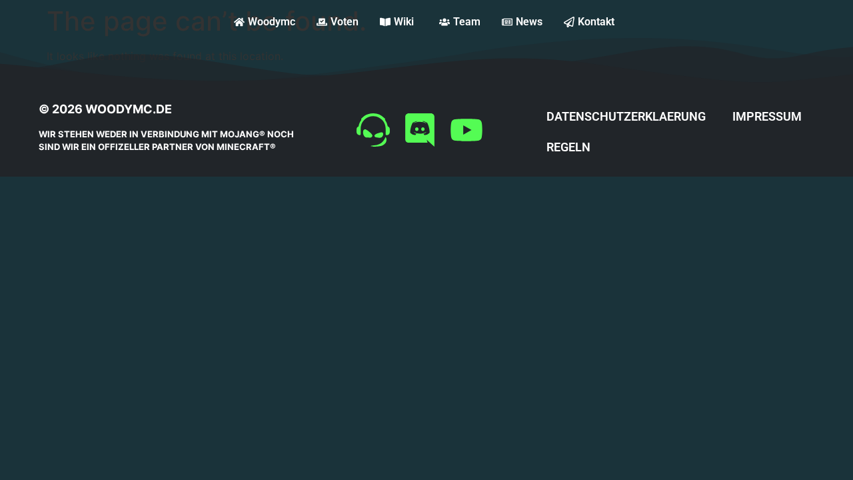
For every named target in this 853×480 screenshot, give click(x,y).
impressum (767, 116)
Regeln (568, 147)
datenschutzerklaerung (626, 116)
